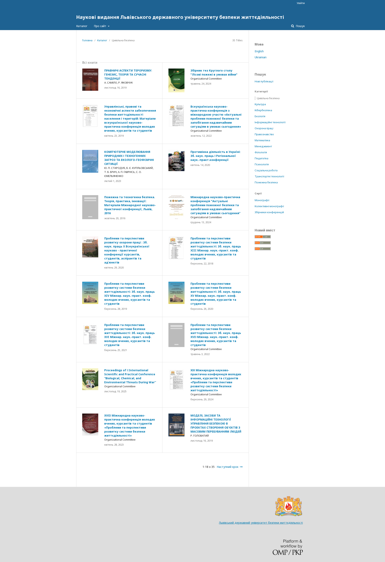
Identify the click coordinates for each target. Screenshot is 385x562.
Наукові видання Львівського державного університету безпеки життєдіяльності (180, 17)
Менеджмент (263, 146)
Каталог (81, 26)
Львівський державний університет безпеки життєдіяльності (261, 523)
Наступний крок (227, 467)
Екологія (260, 116)
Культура (260, 104)
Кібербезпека (263, 110)
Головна (87, 40)
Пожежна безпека (266, 182)
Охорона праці (264, 128)
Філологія (261, 152)
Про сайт (100, 26)
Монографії (262, 200)
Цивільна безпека (268, 98)
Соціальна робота (266, 170)
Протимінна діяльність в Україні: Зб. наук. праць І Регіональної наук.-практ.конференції (215, 156)
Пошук (300, 26)
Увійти (301, 3)
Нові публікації (264, 81)
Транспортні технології (269, 176)
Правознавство (264, 134)
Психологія (262, 164)
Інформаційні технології (270, 122)
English (259, 51)
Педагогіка (261, 158)
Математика (262, 140)
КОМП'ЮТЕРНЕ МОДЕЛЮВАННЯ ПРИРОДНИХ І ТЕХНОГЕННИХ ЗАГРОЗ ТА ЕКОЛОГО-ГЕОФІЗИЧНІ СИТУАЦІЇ (129, 158)
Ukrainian (260, 57)
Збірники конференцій (269, 212)
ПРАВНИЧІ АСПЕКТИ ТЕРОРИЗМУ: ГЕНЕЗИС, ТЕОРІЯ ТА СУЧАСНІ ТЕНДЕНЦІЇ (128, 74)
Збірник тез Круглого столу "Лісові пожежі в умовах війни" (213, 72)
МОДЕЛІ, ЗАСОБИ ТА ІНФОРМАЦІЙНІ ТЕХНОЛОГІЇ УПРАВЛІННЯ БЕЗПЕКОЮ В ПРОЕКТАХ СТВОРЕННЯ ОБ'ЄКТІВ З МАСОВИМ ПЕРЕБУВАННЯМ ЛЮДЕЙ (215, 423)
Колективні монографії (269, 206)
